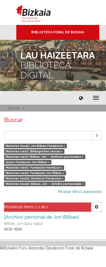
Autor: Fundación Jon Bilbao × (27, 162)
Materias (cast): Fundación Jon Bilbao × (35, 173)
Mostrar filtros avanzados (80, 191)
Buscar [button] (14, 108)
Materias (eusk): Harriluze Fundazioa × (34, 178)
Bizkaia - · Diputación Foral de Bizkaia (39, 12)
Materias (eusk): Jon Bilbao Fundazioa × (35, 145)
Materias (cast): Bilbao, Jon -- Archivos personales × (44, 156)
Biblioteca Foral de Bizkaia (57, 32)
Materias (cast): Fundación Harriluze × (34, 167)
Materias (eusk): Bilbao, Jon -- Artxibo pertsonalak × (44, 183)
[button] (81, 97)
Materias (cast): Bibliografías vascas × (34, 151)
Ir (97, 135)
